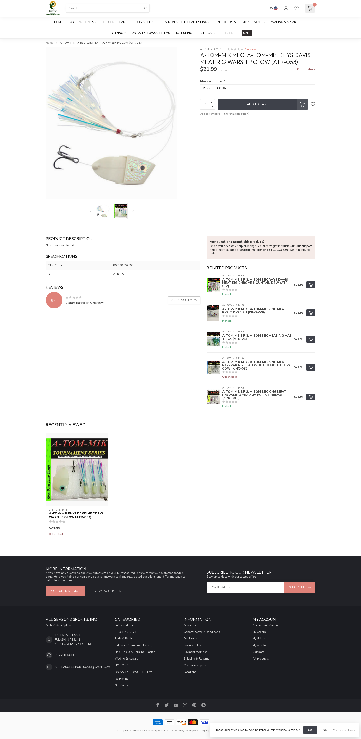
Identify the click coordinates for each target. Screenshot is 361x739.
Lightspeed (192, 730)
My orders (259, 632)
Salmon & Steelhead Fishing (185, 22)
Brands (229, 33)
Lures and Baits (81, 22)
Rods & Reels (144, 22)
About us (190, 625)
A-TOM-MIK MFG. (211, 49)
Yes (310, 730)
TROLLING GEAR (114, 22)
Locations (190, 672)
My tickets (259, 639)
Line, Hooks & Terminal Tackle (239, 22)
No (325, 730)
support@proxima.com (246, 250)
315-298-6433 (64, 655)
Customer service (65, 591)
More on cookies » (344, 730)
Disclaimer (190, 639)
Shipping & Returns (196, 659)
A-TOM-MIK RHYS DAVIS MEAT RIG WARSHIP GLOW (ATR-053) (101, 43)
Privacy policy (193, 645)
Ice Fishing (184, 33)
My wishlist (260, 645)
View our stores (107, 591)
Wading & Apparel (285, 22)
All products (261, 659)
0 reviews (251, 49)
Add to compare (210, 113)
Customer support (195, 665)
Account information (266, 625)
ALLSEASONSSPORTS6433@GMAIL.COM (82, 667)
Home (58, 22)
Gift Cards (209, 33)
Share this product (235, 113)
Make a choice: (212, 81)
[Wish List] (296, 8)
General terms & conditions (202, 632)
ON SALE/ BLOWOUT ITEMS (151, 33)
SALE (246, 33)
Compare (258, 652)
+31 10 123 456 (277, 250)
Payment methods (195, 652)
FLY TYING (116, 33)
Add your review (184, 300)
